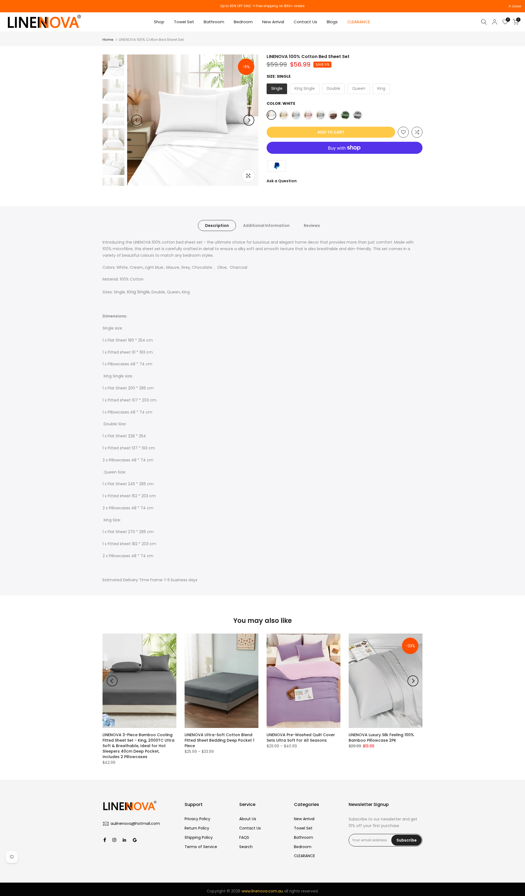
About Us (247, 819)
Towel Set (184, 22)
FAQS (244, 837)
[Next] (248, 120)
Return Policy (197, 828)
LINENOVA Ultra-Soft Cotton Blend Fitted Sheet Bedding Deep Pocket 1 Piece (219, 740)
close (11, 6)
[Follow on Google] (134, 840)
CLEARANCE (359, 22)
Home (108, 39)
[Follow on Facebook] (105, 840)
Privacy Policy (197, 819)
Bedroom (243, 22)
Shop (159, 22)
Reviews (312, 225)
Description (217, 225)
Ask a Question (282, 181)
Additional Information (266, 225)
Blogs (332, 22)
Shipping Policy (199, 837)
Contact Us (305, 22)
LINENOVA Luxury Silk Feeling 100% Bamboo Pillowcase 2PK (381, 737)
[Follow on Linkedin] (124, 840)
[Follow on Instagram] (114, 840)
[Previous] (136, 120)
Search (246, 846)
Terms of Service (201, 846)
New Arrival (273, 22)
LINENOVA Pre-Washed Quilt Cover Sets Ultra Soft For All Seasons (301, 737)
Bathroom (214, 22)
